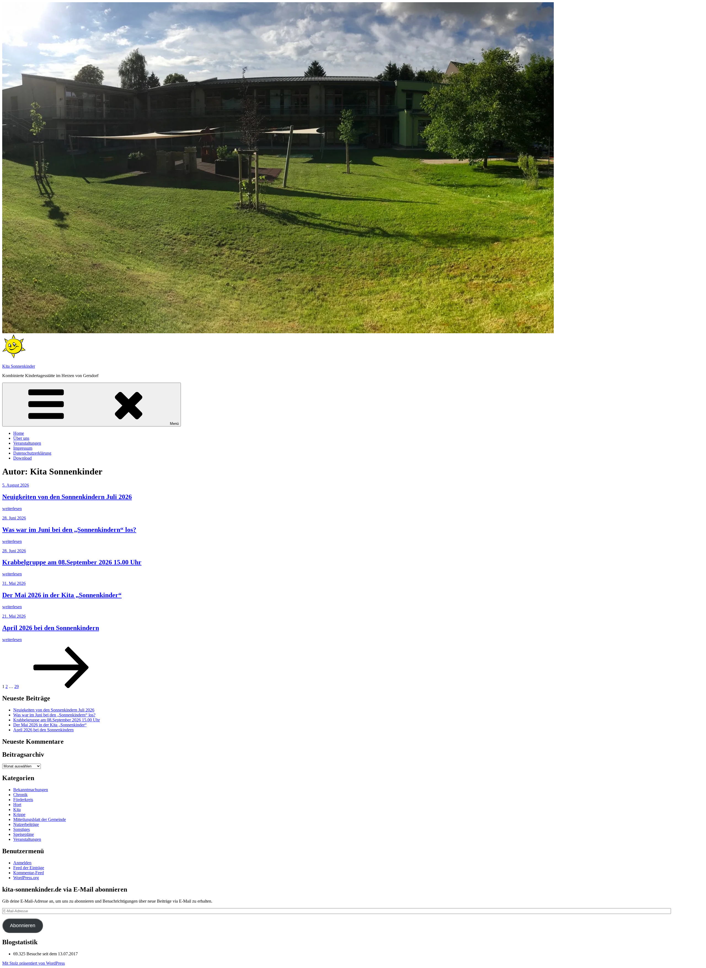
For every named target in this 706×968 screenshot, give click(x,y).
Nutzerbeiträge (26, 824)
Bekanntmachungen (30, 789)
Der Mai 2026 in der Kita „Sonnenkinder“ (62, 595)
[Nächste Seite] (61, 686)
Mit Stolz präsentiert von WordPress (33, 963)
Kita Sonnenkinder (18, 366)
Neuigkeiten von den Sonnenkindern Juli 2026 (67, 496)
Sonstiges (21, 829)
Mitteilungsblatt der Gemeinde (39, 819)
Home (18, 433)
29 (16, 686)
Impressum (22, 448)
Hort (17, 804)
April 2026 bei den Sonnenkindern (50, 627)
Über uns (21, 438)
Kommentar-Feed (28, 872)
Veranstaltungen (27, 443)
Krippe (19, 814)
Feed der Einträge (28, 867)
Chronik (20, 794)
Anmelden (22, 862)
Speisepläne (23, 834)
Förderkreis (23, 799)
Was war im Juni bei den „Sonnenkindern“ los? (69, 529)
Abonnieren (22, 925)
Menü (174, 424)
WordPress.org (26, 877)
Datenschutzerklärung (32, 453)
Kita (17, 809)
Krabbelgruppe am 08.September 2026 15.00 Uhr (71, 562)
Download (22, 458)
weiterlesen (12, 508)
